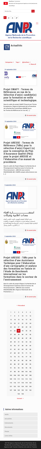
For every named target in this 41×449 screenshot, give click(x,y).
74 (14, 356)
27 (18, 327)
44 (14, 338)
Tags (17, 62)
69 (18, 353)
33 (18, 330)
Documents (8, 427)
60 (30, 345)
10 (22, 316)
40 (22, 334)
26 (14, 327)
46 (22, 338)
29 (26, 327)
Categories (8, 62)
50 (14, 342)
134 (22, 394)
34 (22, 330)
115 (11, 382)
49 (11, 342)
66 (30, 349)
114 (30, 379)
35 (26, 330)
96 (30, 368)
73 (11, 356)
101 (26, 371)
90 (30, 364)
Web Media (32, 445)
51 (18, 342)
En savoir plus (31, 115)
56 (14, 345)
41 (26, 334)
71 (26, 353)
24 (30, 323)
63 (18, 349)
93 (18, 368)
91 (11, 368)
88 (22, 364)
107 (26, 375)
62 (14, 349)
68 (14, 353)
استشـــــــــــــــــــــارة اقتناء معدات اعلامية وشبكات (19, 214)
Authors (26, 62)
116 (15, 382)
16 (22, 319)
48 (30, 338)
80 (14, 360)
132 (30, 390)
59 (26, 345)
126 (30, 386)
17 (26, 319)
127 (11, 390)
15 (18, 319)
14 (14, 319)
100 (22, 371)
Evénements (9, 423)
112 (22, 379)
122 (15, 386)
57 (18, 345)
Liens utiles (8, 435)
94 (22, 368)
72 (30, 353)
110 (15, 379)
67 (11, 353)
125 (26, 386)
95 (26, 368)
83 (26, 360)
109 (11, 379)
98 (14, 371)
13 (11, 319)
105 (18, 375)
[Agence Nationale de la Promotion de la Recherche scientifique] (20, 29)
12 (30, 316)
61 (11, 349)
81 (18, 360)
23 (26, 323)
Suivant (19, 398)
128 (15, 390)
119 (26, 382)
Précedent (21, 305)
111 (18, 379)
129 (18, 390)
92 (14, 368)
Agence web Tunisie (11, 447)
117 (18, 382)
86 (14, 364)
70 (22, 353)
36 (30, 330)
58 (22, 345)
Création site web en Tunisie (27, 447)
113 (26, 379)
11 (26, 316)
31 (11, 330)
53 (26, 342)
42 (30, 334)
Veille (7, 414)
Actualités (8, 418)
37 (11, 334)
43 (11, 338)
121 (11, 386)
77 (26, 356)
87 (18, 364)
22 (22, 323)
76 (22, 356)
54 (30, 342)
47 (26, 338)
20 (14, 323)
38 (14, 334)
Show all (33, 64)
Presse (7, 431)
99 (18, 371)
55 (11, 345)
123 (18, 386)
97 (11, 371)
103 (11, 375)
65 (26, 349)
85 (11, 364)
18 (30, 319)
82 (22, 360)
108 (30, 375)
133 (18, 394)
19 (11, 323)
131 (26, 390)
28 (22, 327)
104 (15, 375)
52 (22, 342)
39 (18, 334)
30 (30, 327)
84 (30, 360)
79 (11, 360)
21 (18, 323)
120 (30, 382)
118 (22, 382)
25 (11, 327)
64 (22, 349)
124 (22, 386)
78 (30, 356)
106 (22, 375)
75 (18, 356)
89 (26, 364)
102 (30, 371)
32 (14, 330)
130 (22, 390)
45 (18, 338)
